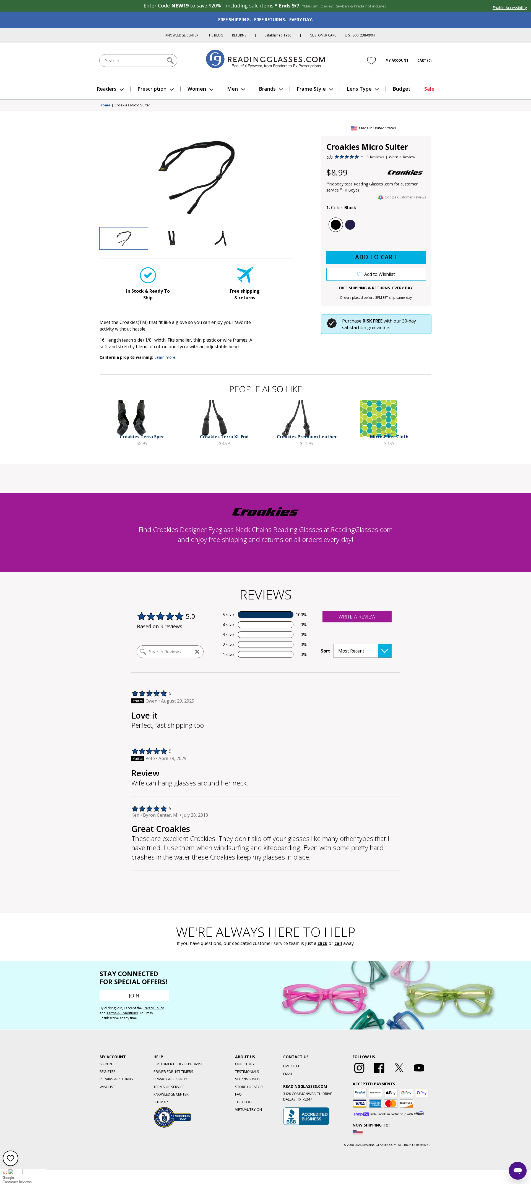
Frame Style (311, 88)
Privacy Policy (153, 1008)
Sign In (106, 1063)
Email (288, 1073)
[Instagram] (359, 1073)
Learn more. (165, 357)
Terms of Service (168, 1086)
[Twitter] (399, 1073)
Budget (401, 88)
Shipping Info (247, 1078)
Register (108, 1071)
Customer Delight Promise (178, 1063)
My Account (397, 60)
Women (197, 88)
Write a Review (402, 156)
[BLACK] (336, 225)
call (338, 943)
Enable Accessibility (510, 7)
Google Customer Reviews (405, 197)
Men (232, 88)
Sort (325, 651)
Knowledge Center (181, 35)
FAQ (238, 1094)
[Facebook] (379, 1073)
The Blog (215, 35)
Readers (106, 88)
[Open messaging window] (518, 1171)
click (322, 943)
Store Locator (249, 1086)
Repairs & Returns (116, 1078)
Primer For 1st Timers (173, 1071)
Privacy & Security (170, 1078)
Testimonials (247, 1071)
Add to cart (376, 257)
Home (105, 105)
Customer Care (323, 35)
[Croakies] (405, 172)
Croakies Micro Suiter (132, 105)
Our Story (244, 1063)
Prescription (151, 88)
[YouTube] (419, 1073)
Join (134, 995)
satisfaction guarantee (365, 327)
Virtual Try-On (248, 1109)
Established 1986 (278, 35)
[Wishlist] (371, 60)
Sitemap (160, 1101)
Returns (239, 35)
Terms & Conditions (122, 1013)
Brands (267, 88)
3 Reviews (375, 156)
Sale (429, 88)
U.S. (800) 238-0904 (360, 35)
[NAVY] (350, 225)
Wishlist (107, 1086)
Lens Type (359, 88)
